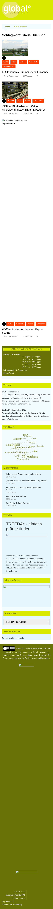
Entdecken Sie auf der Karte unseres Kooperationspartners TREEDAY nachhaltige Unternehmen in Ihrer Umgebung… (25, 559)
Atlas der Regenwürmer (16, 496)
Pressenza (38, 101)
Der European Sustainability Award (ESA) (21, 395)
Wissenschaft (8, 66)
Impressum (7, 901)
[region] (26, 593)
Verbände (20, 324)
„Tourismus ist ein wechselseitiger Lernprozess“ (26, 481)
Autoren (11, 101)
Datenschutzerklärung (12, 904)
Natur (14, 62)
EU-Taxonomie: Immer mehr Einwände (25, 72)
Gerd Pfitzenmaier (11, 76)
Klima (5, 62)
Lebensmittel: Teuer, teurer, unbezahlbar (23, 474)
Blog (19, 101)
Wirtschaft (33, 62)
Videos (22, 62)
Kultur (27, 101)
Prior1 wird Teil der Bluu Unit (18, 503)
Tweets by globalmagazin (13, 638)
